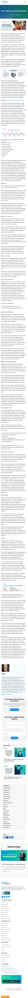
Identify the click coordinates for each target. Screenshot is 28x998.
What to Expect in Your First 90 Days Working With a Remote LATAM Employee (14, 760)
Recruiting (5, 817)
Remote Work (6, 819)
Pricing (2, 950)
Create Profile (14, 709)
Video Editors (4, 906)
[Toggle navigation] (25, 2)
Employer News (6, 796)
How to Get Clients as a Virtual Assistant (14, 100)
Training (5, 821)
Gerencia (5, 804)
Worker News (6, 827)
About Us (3, 959)
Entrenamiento (6, 798)
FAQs (2, 948)
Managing (5, 813)
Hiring (4, 809)
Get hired (5, 806)
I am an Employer (5, 944)
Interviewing (6, 811)
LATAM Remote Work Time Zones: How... (9, 970)
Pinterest (3, 480)
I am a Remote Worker (6, 946)
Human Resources (5, 916)
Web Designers (4, 904)
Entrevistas (5, 800)
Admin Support (4, 912)
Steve (18, 14)
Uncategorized (6, 823)
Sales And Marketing (5, 908)
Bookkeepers (4, 914)
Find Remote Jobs (5, 957)
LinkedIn (20, 478)
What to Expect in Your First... (7, 966)
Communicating (6, 788)
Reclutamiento (6, 815)
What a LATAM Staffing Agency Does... (9, 968)
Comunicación (6, 790)
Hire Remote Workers (5, 955)
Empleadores (6, 794)
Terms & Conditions (17, 988)
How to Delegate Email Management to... (9, 972)
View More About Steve (6, 694)
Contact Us (3, 961)
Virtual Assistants (7, 825)
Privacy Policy (9, 988)
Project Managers (5, 910)
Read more (6, 762)
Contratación (6, 792)
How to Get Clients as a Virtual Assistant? (14, 864)
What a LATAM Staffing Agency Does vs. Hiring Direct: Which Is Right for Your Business (13, 778)
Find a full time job (7, 802)
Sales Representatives (6, 918)
